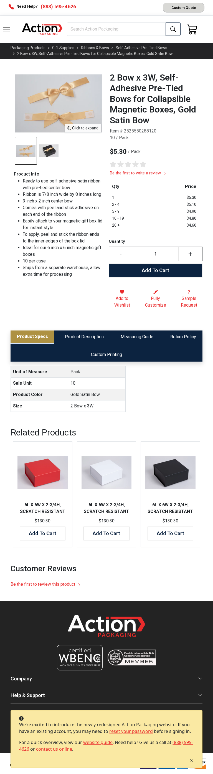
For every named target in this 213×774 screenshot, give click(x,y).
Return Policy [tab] (183, 336)
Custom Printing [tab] (106, 354)
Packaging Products (28, 48)
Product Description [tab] (84, 336)
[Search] (173, 29)
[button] (6, 29)
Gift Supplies (63, 48)
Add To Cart (155, 270)
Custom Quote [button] (183, 7)
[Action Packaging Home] (106, 630)
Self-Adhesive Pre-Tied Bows (141, 48)
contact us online (54, 749)
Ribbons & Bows (95, 48)
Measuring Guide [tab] (137, 336)
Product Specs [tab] (32, 336)
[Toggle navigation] (6, 29)
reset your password (131, 731)
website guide (98, 742)
